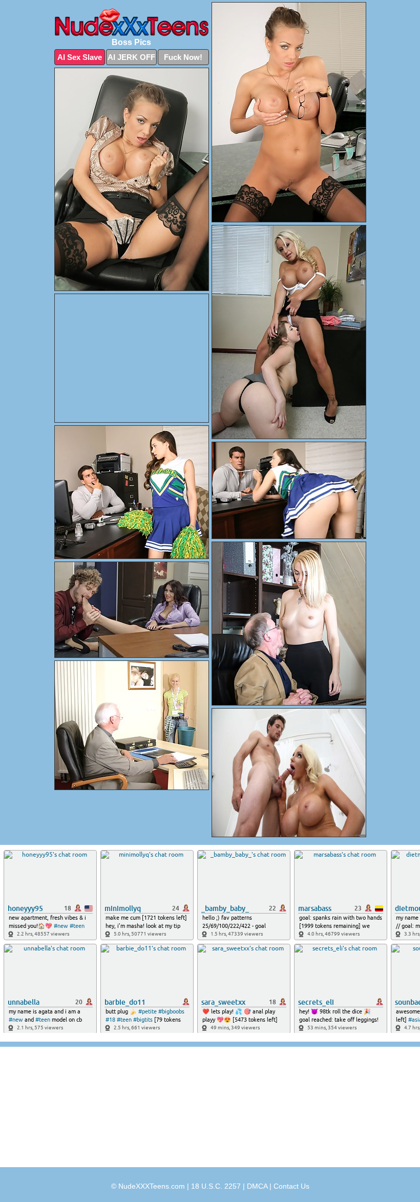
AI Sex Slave (79, 57)
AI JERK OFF (131, 57)
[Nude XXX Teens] (131, 22)
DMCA (257, 1186)
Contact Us (291, 1186)
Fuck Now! (183, 57)
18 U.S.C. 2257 (216, 1186)
